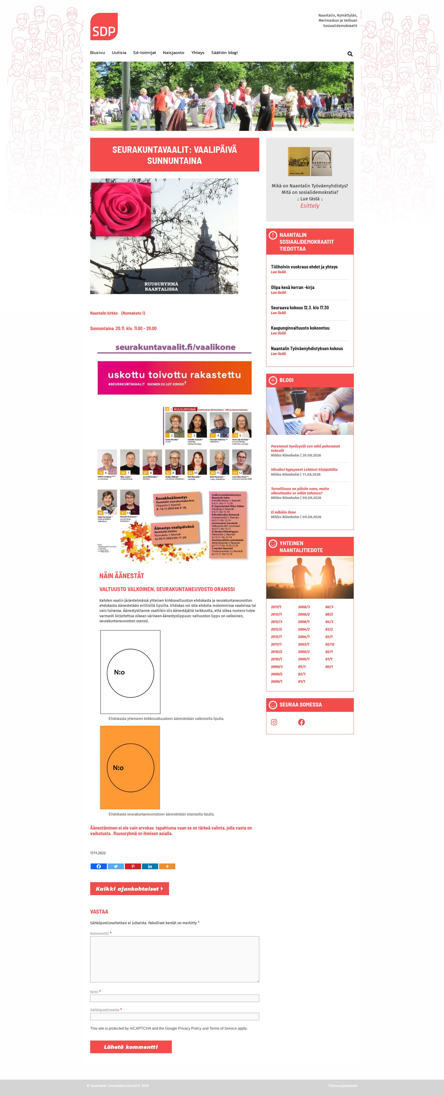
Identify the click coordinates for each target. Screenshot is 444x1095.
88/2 (329, 614)
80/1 (329, 667)
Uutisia (119, 52)
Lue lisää (278, 272)
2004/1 (303, 637)
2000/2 (304, 652)
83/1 (329, 637)
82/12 (329, 644)
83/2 (329, 629)
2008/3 (304, 607)
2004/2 (304, 629)
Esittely (309, 205)
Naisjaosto (173, 52)
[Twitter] (116, 866)
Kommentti (100, 933)
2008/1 (303, 622)
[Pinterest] (133, 866)
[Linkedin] (150, 866)
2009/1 (276, 681)
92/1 (301, 674)
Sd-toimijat (144, 52)
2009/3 (277, 667)
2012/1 (276, 637)
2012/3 (276, 622)
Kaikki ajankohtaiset (128, 888)
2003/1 (303, 644)
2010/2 (276, 652)
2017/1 (276, 607)
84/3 (329, 622)
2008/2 (304, 614)
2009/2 (276, 674)
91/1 (301, 681)
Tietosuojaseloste (342, 1085)
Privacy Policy (189, 1028)
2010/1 (276, 659)
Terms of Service (223, 1028)
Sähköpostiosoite (106, 1010)
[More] (167, 866)
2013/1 (276, 614)
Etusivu (97, 52)
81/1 (328, 659)
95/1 (301, 667)
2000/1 (303, 659)
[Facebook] (99, 866)
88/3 (329, 607)
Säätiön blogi (224, 52)
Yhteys (197, 52)
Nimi (95, 992)
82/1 (329, 652)
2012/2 (276, 629)
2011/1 (276, 644)
